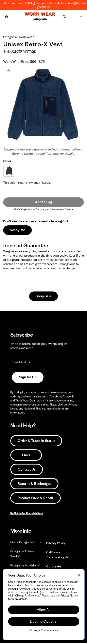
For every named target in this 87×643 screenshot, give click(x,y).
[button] (6, 16)
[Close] (79, 575)
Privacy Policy (55, 543)
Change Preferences (43, 630)
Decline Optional (43, 621)
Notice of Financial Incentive (40, 408)
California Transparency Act (58, 554)
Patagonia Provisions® (25, 565)
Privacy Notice (69, 595)
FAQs (26, 455)
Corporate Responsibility (56, 568)
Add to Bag (43, 202)
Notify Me (17, 230)
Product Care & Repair (35, 498)
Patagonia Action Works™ (22, 553)
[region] (43, 604)
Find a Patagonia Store (25, 542)
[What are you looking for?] (64, 16)
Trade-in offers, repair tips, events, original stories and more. (39, 346)
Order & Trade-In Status (36, 441)
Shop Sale (43, 296)
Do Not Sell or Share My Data (26, 512)
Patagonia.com (27, 209)
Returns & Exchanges (34, 483)
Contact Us (27, 469)
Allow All (44, 610)
